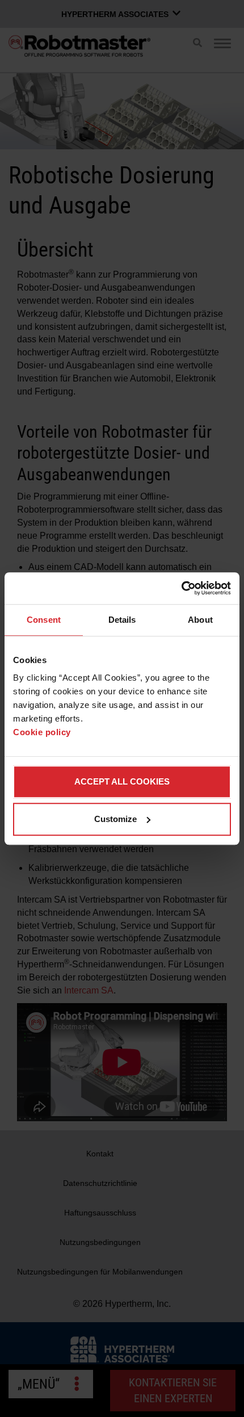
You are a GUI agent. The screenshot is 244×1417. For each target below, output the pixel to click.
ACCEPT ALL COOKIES (122, 781)
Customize (115, 819)
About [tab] (200, 619)
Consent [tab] (44, 619)
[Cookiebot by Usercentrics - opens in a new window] (181, 588)
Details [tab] (122, 619)
